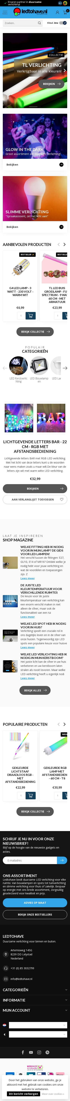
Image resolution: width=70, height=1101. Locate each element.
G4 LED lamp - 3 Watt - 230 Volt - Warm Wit (20, 291)
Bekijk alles (32, 690)
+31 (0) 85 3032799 (22, 968)
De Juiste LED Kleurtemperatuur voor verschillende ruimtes (41, 588)
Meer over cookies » (53, 1094)
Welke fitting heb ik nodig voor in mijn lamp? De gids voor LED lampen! (42, 550)
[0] (65, 12)
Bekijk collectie (32, 331)
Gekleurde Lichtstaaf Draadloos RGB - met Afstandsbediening (20, 775)
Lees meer (28, 578)
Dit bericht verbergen (23, 1094)
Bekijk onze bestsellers (35, 914)
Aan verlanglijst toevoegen (33, 499)
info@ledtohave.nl (21, 979)
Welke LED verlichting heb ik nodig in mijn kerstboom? (44, 655)
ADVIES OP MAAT (35, 902)
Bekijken (33, 488)
